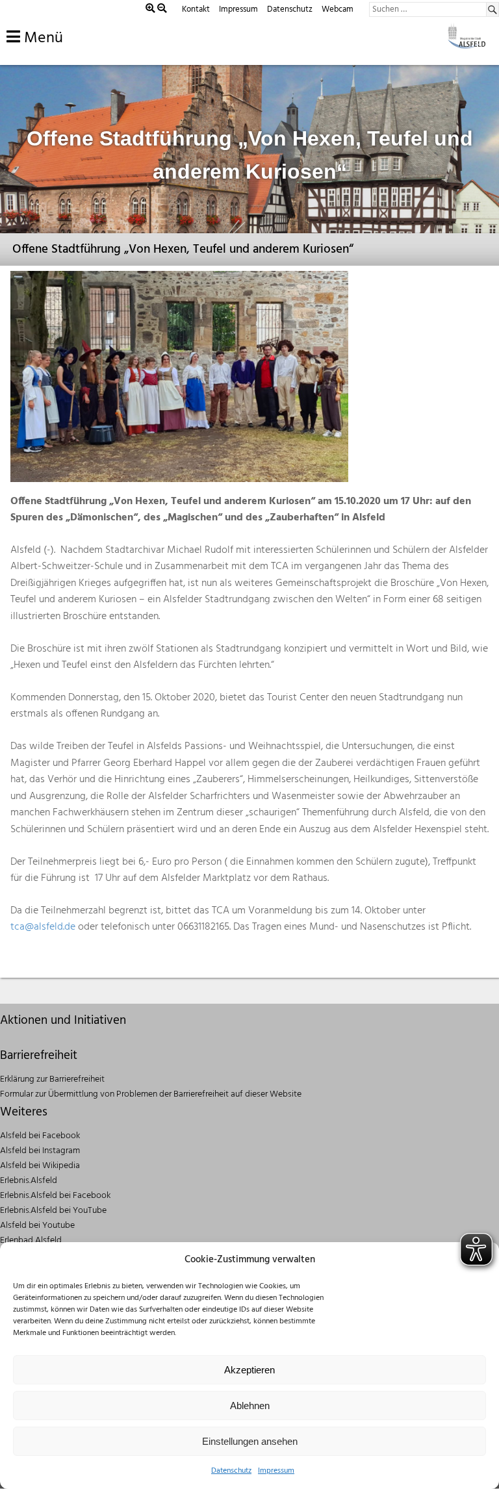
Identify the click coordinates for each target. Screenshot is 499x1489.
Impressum (276, 1470)
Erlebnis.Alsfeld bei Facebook (55, 1195)
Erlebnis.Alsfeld (28, 1180)
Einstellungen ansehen (250, 1441)
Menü (41, 38)
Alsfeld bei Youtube (37, 1225)
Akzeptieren (249, 1369)
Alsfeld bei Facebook (40, 1135)
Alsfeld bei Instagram (40, 1150)
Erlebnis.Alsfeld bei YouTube (53, 1210)
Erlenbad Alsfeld (31, 1240)
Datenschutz (231, 1470)
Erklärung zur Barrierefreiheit (52, 1079)
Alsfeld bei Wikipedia (40, 1165)
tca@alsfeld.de (42, 927)
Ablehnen (250, 1405)
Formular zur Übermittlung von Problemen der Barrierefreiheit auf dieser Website (150, 1094)
